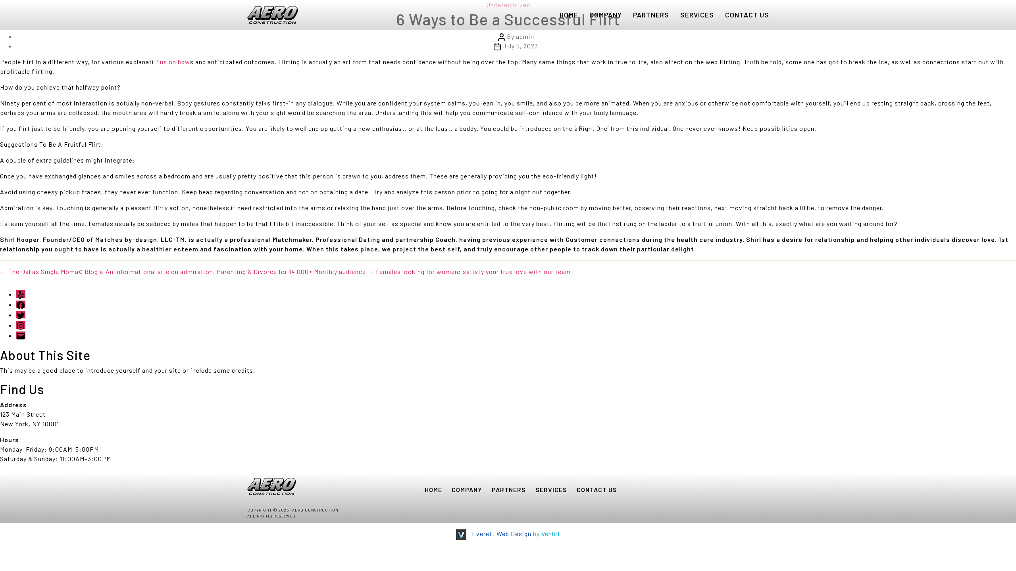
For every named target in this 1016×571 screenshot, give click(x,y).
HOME (569, 15)
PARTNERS (651, 15)
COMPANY (605, 15)
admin (525, 36)
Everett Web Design (501, 533)
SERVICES (697, 15)
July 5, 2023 (520, 46)
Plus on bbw (172, 61)
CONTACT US (747, 15)
